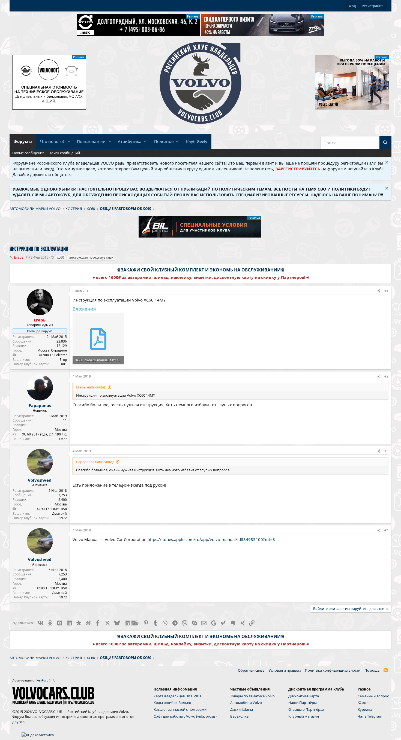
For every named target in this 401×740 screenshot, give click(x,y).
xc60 (60, 257)
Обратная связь (251, 670)
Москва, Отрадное (52, 350)
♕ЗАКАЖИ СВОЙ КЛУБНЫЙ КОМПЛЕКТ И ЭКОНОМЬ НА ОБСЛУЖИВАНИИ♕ (201, 270)
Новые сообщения (28, 152)
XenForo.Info (46, 680)
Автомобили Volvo (246, 702)
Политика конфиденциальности (332, 670)
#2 (386, 376)
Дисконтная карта (303, 696)
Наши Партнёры (302, 702)
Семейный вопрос (373, 696)
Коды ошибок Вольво (172, 702)
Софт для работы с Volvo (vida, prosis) (185, 716)
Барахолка (239, 716)
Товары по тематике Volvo (252, 696)
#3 (386, 451)
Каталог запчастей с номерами (180, 709)
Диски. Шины (241, 709)
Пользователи (91, 141)
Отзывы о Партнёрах (306, 709)
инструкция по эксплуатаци (91, 257)
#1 (386, 291)
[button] (69, 141)
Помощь (372, 670)
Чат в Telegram (370, 716)
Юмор (363, 702)
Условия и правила (285, 670)
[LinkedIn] (126, 622)
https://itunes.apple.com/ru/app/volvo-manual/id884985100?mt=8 (211, 539)
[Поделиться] (378, 291)
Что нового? (52, 141)
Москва (61, 429)
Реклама (193, 16)
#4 (386, 530)
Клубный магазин (303, 716)
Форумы (23, 141)
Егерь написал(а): (91, 387)
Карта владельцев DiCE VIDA (178, 696)
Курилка (365, 709)
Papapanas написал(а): (95, 461)
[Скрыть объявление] (386, 163)
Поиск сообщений (64, 152)
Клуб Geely (196, 141)
